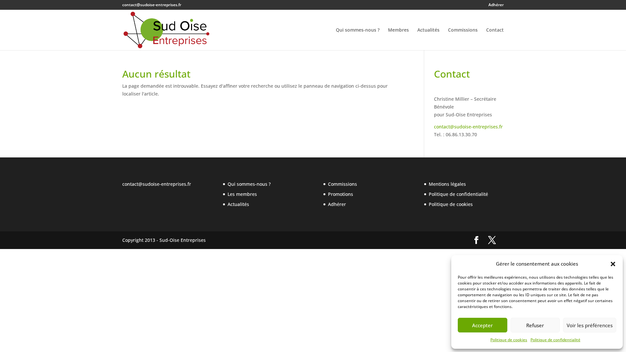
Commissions (463, 30)
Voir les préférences (590, 325)
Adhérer (496, 5)
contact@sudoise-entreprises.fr (468, 127)
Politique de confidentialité (555, 340)
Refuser (535, 325)
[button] (613, 264)
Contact (495, 30)
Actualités (428, 30)
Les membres (242, 194)
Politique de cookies (508, 340)
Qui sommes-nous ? (358, 30)
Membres (398, 30)
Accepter (482, 325)
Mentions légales (447, 184)
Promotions (340, 194)
